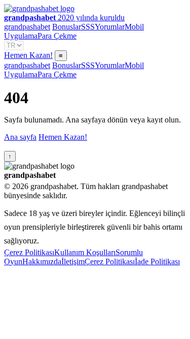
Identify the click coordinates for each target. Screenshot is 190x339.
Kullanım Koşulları (85, 252)
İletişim (73, 261)
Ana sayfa (20, 137)
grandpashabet (27, 26)
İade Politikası (157, 261)
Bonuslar (66, 26)
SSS (88, 26)
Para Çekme (57, 36)
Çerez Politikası (29, 252)
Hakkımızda (41, 261)
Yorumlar (110, 26)
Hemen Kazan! (28, 55)
